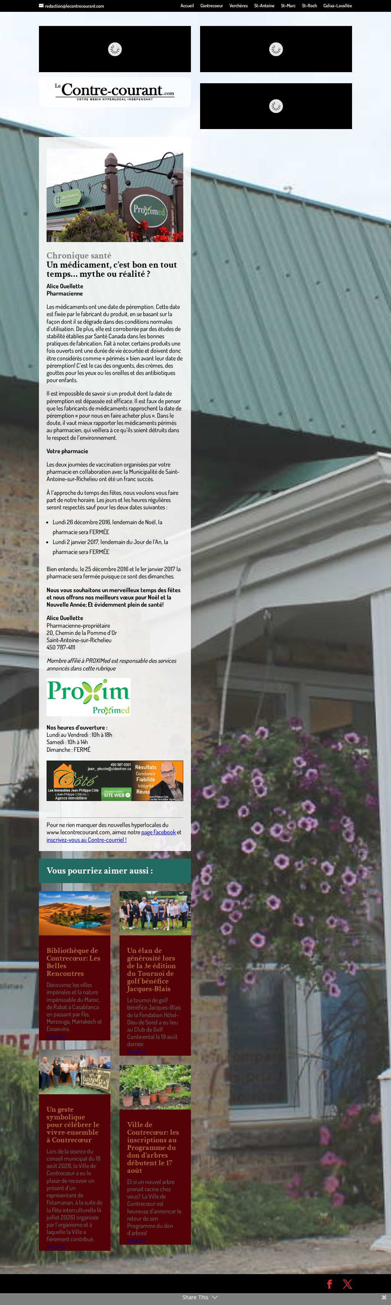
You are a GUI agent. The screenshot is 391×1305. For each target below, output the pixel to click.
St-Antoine (264, 5)
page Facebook (158, 832)
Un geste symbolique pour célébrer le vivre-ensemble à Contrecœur (73, 1125)
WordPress (150, 1283)
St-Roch (309, 5)
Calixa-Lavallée (337, 5)
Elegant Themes (82, 1283)
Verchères (238, 5)
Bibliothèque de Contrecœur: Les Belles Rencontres (73, 962)
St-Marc (288, 5)
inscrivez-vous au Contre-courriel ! (86, 839)
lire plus (56, 1036)
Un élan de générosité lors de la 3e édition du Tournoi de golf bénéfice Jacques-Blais (151, 970)
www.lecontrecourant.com (78, 832)
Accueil (187, 5)
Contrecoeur (211, 5)
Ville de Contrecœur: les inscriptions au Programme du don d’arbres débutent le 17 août (153, 1148)
